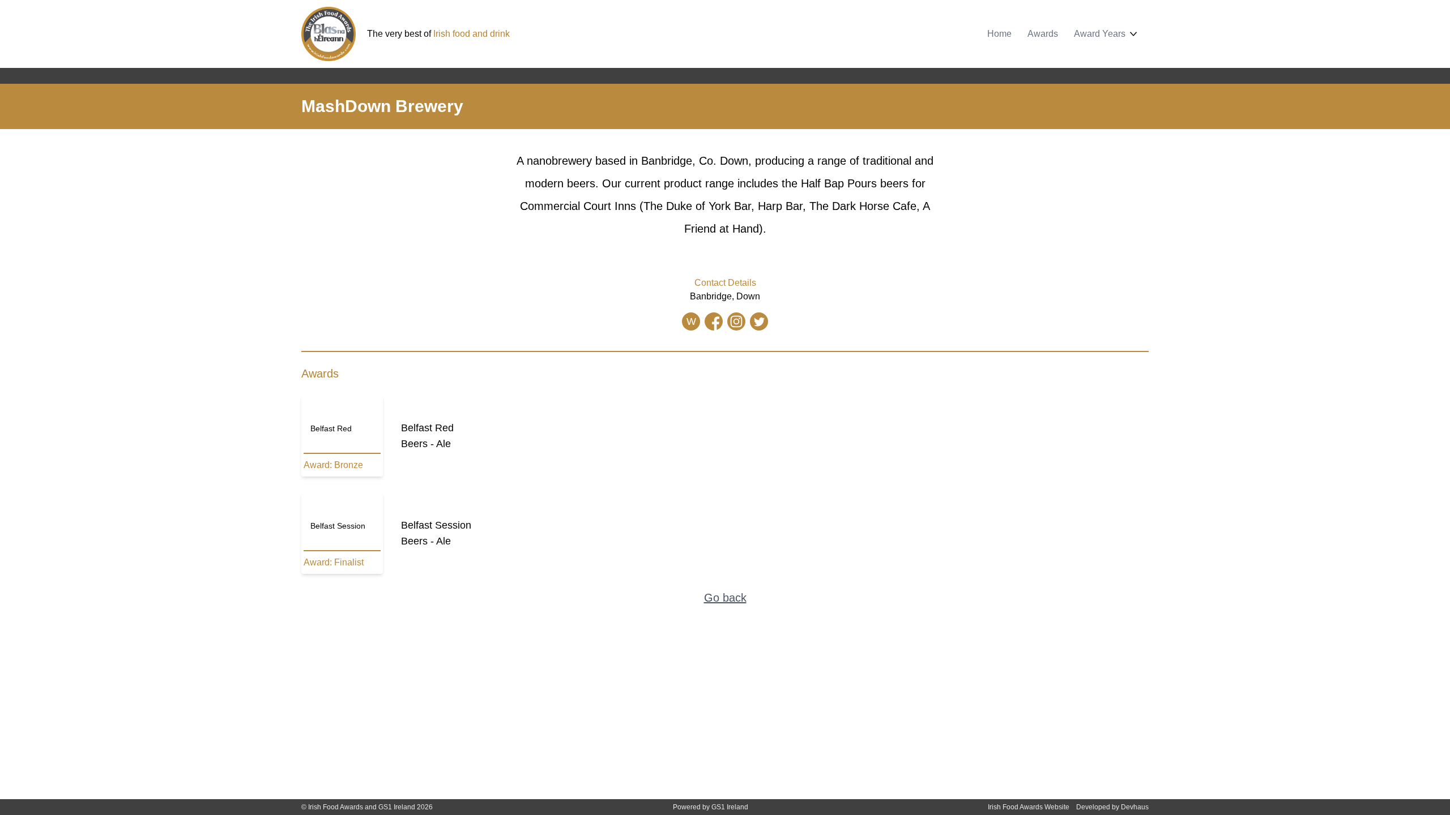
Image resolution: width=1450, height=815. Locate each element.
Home (999, 33)
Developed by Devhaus (1112, 807)
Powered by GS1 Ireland (710, 807)
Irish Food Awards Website (1028, 807)
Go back (725, 597)
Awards (1042, 33)
